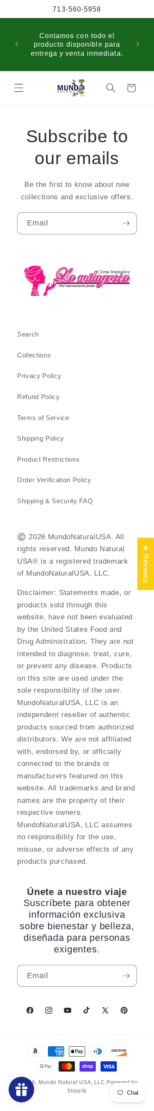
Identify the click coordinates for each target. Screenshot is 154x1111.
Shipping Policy (40, 438)
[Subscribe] (126, 223)
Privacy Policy (39, 375)
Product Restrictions (48, 459)
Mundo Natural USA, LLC (72, 1082)
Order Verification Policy (54, 479)
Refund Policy (38, 396)
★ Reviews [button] (146, 564)
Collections (34, 355)
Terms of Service (43, 417)
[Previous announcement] (16, 44)
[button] (19, 88)
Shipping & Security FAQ (55, 500)
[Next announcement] (137, 44)
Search (28, 334)
